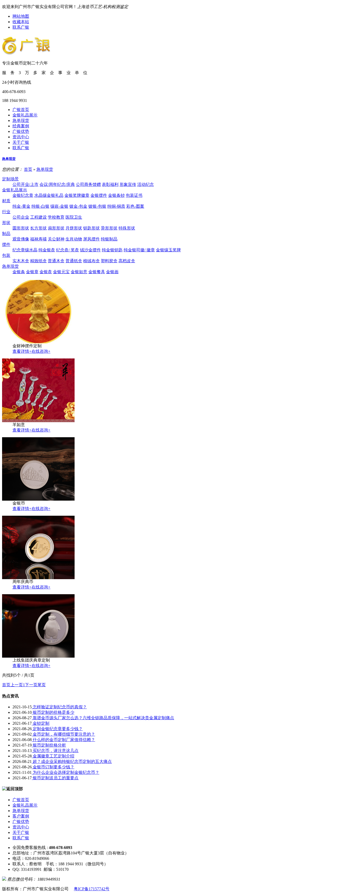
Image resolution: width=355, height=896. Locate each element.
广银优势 (20, 131)
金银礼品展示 (24, 115)
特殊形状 (127, 228)
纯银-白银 (40, 206)
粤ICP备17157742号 (91, 889)
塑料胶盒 (109, 261)
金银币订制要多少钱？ (53, 767)
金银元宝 (61, 272)
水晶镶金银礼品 (48, 195)
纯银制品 (109, 239)
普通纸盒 (73, 261)
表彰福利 (110, 184)
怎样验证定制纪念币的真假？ (59, 707)
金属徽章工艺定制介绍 (53, 756)
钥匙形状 (91, 228)
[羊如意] (38, 420)
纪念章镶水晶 (24, 250)
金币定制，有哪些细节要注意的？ (63, 734)
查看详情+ (21, 351)
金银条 (18, 272)
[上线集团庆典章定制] (38, 656)
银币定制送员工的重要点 (55, 778)
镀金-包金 (78, 206)
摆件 (6, 244)
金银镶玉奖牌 (168, 250)
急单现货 (20, 120)
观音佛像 (20, 239)
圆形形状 (20, 228)
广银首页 (20, 109)
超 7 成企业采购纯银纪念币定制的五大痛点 (72, 761)
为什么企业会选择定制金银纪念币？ (65, 772)
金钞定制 (40, 723)
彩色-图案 (135, 206)
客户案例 (20, 816)
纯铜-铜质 (116, 206)
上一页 (16, 685)
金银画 (112, 272)
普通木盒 (56, 261)
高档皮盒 (127, 261)
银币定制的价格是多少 (53, 712)
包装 (6, 255)
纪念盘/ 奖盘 (67, 250)
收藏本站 (20, 21)
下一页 (31, 685)
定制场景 (10, 179)
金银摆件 (98, 195)
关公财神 (56, 239)
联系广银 (20, 27)
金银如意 (79, 272)
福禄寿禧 (38, 239)
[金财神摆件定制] (38, 342)
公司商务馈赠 (88, 184)
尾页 (41, 685)
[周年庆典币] (38, 577)
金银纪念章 (22, 195)
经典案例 (20, 126)
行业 (6, 212)
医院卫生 (73, 217)
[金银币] (38, 499)
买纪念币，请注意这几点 (55, 750)
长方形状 (38, 228)
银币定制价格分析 (49, 745)
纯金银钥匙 (112, 250)
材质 (6, 201)
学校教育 (56, 217)
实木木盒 (20, 261)
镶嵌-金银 (59, 206)
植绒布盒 (91, 261)
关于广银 (20, 142)
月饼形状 (73, 228)
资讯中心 (20, 137)
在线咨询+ (40, 351)
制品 (6, 233)
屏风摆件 (91, 239)
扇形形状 (56, 228)
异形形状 (109, 228)
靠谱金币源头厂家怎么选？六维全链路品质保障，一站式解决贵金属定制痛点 (103, 718)
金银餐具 (96, 272)
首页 (28, 169)
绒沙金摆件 (90, 250)
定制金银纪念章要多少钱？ (57, 729)
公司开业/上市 (25, 184)
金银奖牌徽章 (76, 195)
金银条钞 (116, 195)
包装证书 (134, 195)
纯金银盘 (46, 250)
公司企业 (20, 217)
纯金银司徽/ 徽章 (139, 250)
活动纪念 (145, 184)
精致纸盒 (38, 261)
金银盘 (46, 272)
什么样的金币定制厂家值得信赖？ (63, 739)
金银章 (32, 272)
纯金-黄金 (21, 206)
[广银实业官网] (26, 52)
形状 (6, 222)
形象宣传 (128, 184)
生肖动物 (73, 239)
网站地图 (20, 16)
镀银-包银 (97, 206)
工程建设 (38, 217)
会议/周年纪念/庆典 (57, 184)
